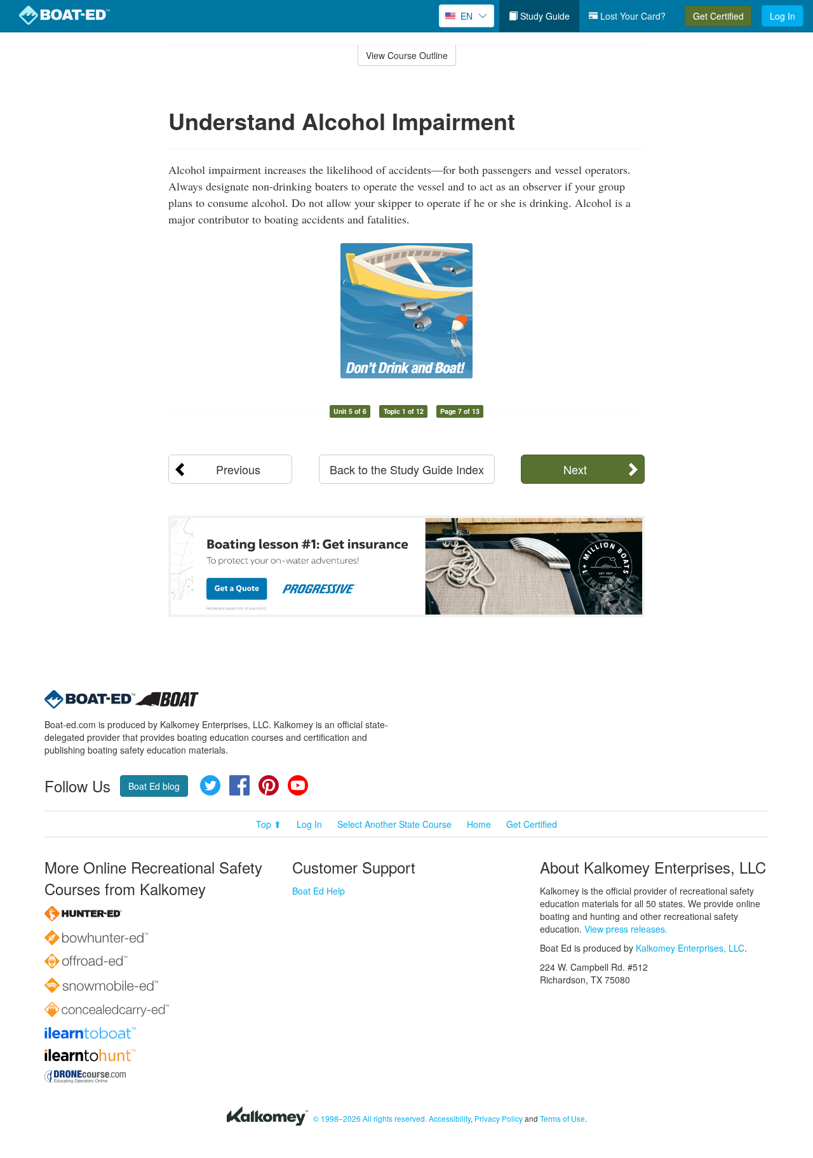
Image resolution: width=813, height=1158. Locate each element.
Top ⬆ (268, 824)
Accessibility (450, 1118)
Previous (238, 469)
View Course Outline (407, 55)
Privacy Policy (498, 1118)
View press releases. (626, 928)
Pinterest (269, 785)
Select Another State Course (394, 824)
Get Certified (718, 16)
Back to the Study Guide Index (407, 469)
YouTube (298, 785)
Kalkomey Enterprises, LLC (690, 948)
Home (479, 824)
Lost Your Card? (632, 16)
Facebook (239, 785)
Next (575, 469)
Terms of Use (562, 1118)
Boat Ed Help (318, 890)
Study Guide (544, 16)
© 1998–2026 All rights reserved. (370, 1118)
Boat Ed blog (154, 786)
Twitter (210, 785)
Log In (782, 16)
